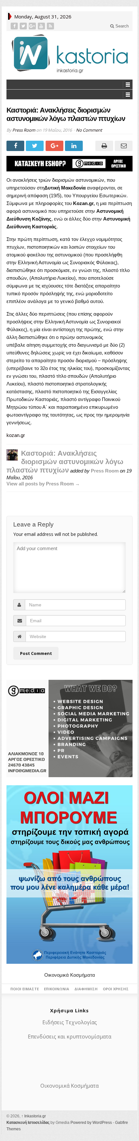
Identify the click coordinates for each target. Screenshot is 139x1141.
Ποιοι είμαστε (24, 988)
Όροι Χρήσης (116, 988)
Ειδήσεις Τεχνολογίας (69, 1022)
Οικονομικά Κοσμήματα (69, 975)
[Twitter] (23, 26)
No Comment (89, 130)
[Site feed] (51, 26)
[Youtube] (42, 26)
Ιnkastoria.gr (33, 1116)
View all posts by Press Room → (43, 483)
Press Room (23, 130)
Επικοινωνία (56, 988)
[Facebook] (14, 26)
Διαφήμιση (86, 988)
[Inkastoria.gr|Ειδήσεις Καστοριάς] (69, 53)
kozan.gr (15, 435)
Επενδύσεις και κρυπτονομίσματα (69, 1036)
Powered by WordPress (91, 1122)
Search (121, 26)
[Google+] (32, 26)
